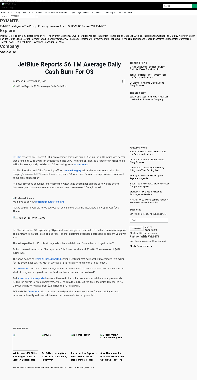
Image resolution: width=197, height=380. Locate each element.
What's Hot (91, 367)
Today (17, 12)
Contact (193, 1)
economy (39, 367)
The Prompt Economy (26, 1)
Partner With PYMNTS (70, 1)
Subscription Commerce (178, 38)
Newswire (40, 1)
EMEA (60, 42)
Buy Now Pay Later (184, 35)
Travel (3, 42)
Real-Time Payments (31, 42)
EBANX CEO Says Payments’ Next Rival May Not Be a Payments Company (149, 98)
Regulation (96, 12)
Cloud (12, 38)
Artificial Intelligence (145, 35)
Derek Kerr (33, 291)
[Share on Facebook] (117, 81)
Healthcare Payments (92, 38)
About (187, 1)
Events (48, 1)
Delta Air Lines (43, 259)
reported (56, 259)
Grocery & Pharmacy (68, 38)
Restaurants (50, 42)
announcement (81, 164)
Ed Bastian (23, 268)
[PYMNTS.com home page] (12, 5)
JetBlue (17, 157)
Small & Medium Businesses (130, 38)
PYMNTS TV (6, 12)
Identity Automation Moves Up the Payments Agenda (146, 177)
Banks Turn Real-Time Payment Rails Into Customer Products (148, 76)
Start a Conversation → (141, 246)
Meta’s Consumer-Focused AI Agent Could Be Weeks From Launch (147, 68)
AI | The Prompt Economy (56, 12)
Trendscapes (110, 12)
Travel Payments (76, 367)
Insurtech (109, 38)
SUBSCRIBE (56, 1)
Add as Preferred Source (32, 218)
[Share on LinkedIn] (119, 81)
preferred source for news (49, 201)
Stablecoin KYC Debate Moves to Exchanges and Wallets (146, 193)
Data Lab (122, 12)
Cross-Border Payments (29, 38)
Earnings (29, 367)
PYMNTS (20, 81)
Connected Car (165, 35)
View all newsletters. (151, 228)
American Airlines (26, 278)
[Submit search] (37, 17)
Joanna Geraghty (72, 170)
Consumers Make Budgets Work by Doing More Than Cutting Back (147, 169)
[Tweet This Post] (118, 81)
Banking (4, 38)
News (56, 367)
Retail (31, 12)
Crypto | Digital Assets (79, 12)
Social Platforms (155, 38)
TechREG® (13, 42)
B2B (24, 12)
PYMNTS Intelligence (8, 1)
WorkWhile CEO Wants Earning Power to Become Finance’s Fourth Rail (149, 201)
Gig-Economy (49, 38)
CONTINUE (136, 228)
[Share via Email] (120, 81)
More (130, 12)
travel (63, 367)
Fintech (39, 12)
